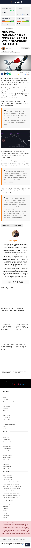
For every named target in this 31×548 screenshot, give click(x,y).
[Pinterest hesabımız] (16, 545)
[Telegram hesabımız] (22, 545)
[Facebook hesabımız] (3, 545)
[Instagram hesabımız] (8, 545)
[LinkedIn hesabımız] (19, 545)
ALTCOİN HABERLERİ (7, 17)
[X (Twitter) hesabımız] (5, 545)
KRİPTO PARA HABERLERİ (8, 11)
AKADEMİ (4, 20)
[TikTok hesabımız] (14, 545)
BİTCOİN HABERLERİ (7, 14)
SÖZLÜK (4, 23)
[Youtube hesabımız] (11, 545)
